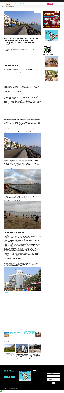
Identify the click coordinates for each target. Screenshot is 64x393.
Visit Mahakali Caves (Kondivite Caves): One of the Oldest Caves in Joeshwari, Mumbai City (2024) (34, 356)
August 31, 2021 (18, 358)
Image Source (28, 117)
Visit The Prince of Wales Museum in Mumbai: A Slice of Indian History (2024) (9, 354)
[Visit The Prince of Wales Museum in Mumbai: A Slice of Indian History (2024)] (9, 348)
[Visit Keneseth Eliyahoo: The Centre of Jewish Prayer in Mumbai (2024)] (22, 348)
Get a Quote (49, 3)
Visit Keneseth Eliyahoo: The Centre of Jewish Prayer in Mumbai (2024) (22, 355)
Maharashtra (9, 6)
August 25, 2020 (6, 326)
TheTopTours (11, 388)
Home (2, 6)
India (6, 6)
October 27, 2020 (32, 360)
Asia (4, 6)
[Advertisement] (22, 57)
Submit (54, 383)
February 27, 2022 (6, 357)
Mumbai (13, 6)
